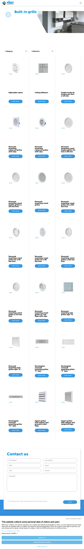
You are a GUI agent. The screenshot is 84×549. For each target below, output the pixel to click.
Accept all (42, 537)
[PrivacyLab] (13, 533)
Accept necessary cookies (42, 542)
